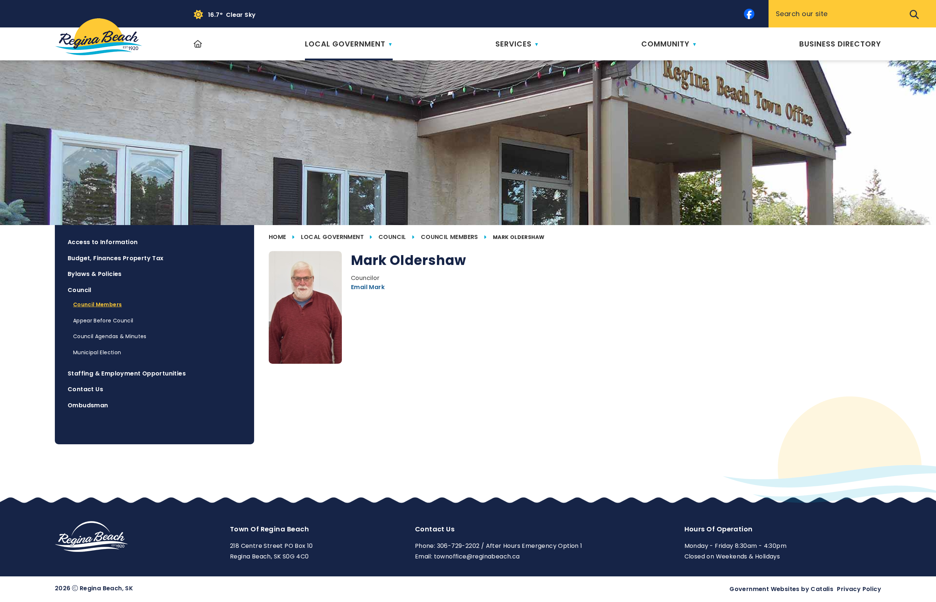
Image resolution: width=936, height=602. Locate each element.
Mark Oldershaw (519, 237)
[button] (913, 14)
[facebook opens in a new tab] (749, 13)
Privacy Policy (859, 589)
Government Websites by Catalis (781, 589)
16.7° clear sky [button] (232, 15)
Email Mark (368, 287)
